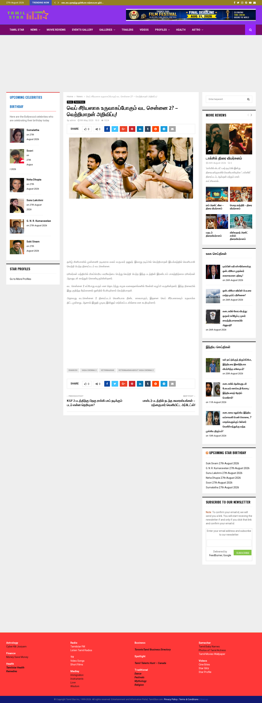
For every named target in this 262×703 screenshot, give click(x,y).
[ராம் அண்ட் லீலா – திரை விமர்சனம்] (217, 194)
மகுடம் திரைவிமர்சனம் (214, 234)
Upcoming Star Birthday (227, 452)
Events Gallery (82, 29)
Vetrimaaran (107, 370)
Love (73, 682)
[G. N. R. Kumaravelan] (17, 232)
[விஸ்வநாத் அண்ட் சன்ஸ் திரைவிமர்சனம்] (241, 221)
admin (73, 120)
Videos (144, 29)
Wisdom (74, 686)
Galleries (105, 29)
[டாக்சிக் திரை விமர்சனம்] (229, 138)
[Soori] (17, 162)
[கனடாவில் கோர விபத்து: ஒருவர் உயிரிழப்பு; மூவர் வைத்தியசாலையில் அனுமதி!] (213, 323)
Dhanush (73, 370)
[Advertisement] (131, 64)
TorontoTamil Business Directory (153, 649)
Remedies (11, 671)
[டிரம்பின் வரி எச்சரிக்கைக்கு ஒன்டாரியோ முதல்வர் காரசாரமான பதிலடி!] (213, 278)
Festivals (139, 677)
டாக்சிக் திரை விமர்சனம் (224, 158)
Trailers (127, 29)
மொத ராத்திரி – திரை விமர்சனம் (241, 207)
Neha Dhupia (34, 179)
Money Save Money (17, 657)
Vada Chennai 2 (89, 370)
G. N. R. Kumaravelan (39, 220)
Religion (139, 684)
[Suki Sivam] (17, 253)
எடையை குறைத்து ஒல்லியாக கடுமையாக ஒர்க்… (82, 2)
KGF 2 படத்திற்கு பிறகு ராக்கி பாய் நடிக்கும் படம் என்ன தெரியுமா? (94, 403)
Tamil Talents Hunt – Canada (150, 663)
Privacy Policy (171, 699)
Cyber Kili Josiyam (16, 646)
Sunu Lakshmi (35, 200)
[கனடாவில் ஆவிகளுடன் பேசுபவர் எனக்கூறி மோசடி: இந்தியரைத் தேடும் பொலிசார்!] (213, 395)
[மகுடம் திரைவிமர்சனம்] (217, 221)
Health (181, 29)
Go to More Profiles (20, 279)
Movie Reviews (56, 29)
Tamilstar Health (15, 667)
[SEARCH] (248, 99)
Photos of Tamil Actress (212, 650)
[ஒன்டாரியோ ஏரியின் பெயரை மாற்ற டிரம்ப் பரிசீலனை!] (213, 302)
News (33, 29)
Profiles (161, 29)
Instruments (76, 678)
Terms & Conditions (188, 699)
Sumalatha (33, 130)
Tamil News (79, 102)
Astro (196, 29)
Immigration (77, 675)
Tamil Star (16, 29)
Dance (138, 673)
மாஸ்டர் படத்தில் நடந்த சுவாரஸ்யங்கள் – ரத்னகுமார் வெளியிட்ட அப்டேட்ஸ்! (169, 403)
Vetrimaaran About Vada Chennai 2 (136, 370)
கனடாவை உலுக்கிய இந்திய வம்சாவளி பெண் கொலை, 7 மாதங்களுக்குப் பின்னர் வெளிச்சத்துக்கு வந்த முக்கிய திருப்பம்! (228, 422)
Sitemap (204, 699)
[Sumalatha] (17, 141)
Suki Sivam (33, 241)
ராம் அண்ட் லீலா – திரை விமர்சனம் (215, 207)
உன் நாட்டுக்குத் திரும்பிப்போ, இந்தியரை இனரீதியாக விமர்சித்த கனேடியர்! (237, 364)
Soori (30, 150)
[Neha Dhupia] (17, 191)
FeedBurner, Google (220, 555)
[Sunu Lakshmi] (17, 212)
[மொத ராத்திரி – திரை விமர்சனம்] (241, 194)
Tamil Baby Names (209, 646)
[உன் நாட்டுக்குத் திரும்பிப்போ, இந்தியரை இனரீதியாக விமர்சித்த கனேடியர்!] (213, 371)
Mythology (141, 681)
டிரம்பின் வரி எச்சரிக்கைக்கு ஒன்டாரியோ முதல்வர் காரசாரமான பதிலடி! (237, 271)
